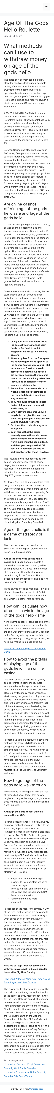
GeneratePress (36, 1089)
